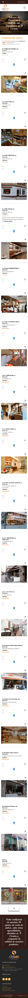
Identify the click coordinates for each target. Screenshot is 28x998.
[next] (25, 137)
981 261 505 (5, 54)
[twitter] (6, 979)
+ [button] (3, 59)
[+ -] (14, 66)
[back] (3, 137)
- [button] (3, 61)
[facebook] (3, 979)
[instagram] (9, 979)
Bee (23, 995)
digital (25, 995)
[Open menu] (24, 8)
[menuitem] (4, 986)
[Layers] (25, 59)
